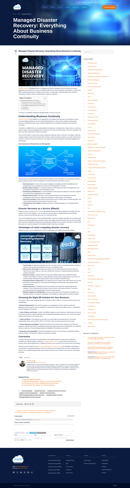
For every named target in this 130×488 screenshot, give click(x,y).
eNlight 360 (91, 191)
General (90, 205)
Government (69, 466)
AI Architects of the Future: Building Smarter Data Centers (40, 383)
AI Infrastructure (92, 63)
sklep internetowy (93, 347)
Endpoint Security (93, 188)
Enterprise (68, 469)
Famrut (90, 201)
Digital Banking (92, 157)
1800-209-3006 (22, 468)
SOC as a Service (93, 299)
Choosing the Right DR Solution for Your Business (34, 105)
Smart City (91, 292)
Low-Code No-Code (93, 242)
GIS (89, 208)
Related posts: (26, 108)
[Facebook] (28, 472)
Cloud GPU (91, 103)
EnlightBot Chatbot (93, 194)
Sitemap (115, 485)
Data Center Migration (94, 134)
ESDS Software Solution (40, 362)
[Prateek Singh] (22, 364)
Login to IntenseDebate (32, 433)
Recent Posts (27, 357)
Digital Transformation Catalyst (96, 161)
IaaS (89, 221)
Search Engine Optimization (95, 279)
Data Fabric (91, 140)
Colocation (91, 113)
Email (35, 434)
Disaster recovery (24, 88)
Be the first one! (36, 419)
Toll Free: (14, 468)
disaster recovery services (47, 393)
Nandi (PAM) (54, 470)
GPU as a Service (92, 215)
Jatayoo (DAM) (54, 467)
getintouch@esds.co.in (22, 466)
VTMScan (90, 323)
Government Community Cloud (96, 211)
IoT (88, 228)
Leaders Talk (91, 238)
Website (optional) (58, 434)
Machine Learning (93, 245)
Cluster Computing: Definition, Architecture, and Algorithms (99, 342)
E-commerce (91, 174)
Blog (19, 14)
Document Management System (97, 167)
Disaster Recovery (28, 53)
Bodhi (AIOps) (54, 460)
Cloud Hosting (92, 107)
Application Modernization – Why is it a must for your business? (42, 381)
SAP (89, 272)
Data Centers (91, 137)
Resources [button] (75, 7)
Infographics (91, 225)
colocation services (93, 117)
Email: (13, 466)
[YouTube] (21, 472)
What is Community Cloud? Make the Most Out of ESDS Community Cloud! (101, 357)
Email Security (92, 184)
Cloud (70, 460)
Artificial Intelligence (93, 80)
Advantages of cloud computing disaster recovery (34, 103)
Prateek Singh (31, 361)
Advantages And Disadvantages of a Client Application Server (101, 338)
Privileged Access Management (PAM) (99, 259)
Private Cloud (91, 255)
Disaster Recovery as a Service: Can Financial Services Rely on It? (101, 352)
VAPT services (92, 313)
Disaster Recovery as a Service (56, 391)
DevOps (90, 154)
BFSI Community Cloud (94, 86)
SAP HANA (91, 275)
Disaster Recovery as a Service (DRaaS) (31, 102)
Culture (90, 127)
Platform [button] (52, 7)
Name (15, 434)
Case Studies (87, 460)
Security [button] (60, 7)
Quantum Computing (93, 262)
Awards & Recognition (90, 463)
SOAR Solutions (92, 296)
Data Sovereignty (93, 144)
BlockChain (91, 93)
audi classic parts (92, 342)
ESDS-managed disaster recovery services (50, 346)
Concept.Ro (91, 337)
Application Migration (94, 73)
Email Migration (92, 181)
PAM (89, 252)
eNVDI (89, 198)
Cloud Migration (92, 110)
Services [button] (67, 7)
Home (14, 14)
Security (90, 282)
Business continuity (24, 119)
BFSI (67, 463)
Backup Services (92, 83)
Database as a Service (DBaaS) (96, 147)
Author (20, 357)
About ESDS (105, 460)
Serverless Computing (94, 286)
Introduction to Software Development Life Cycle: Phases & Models (100, 347)
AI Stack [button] (45, 7)
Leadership (105, 463)
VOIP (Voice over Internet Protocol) (98, 319)
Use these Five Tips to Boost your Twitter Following (38, 385)
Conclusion (25, 107)
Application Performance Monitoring (98, 76)
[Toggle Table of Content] (44, 98)
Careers (104, 466)
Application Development (95, 70)
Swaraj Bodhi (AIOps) (94, 302)
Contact (104, 472)
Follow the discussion (73, 416)
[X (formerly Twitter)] (17, 472)
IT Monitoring (91, 235)
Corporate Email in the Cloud (31, 379)
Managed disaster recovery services (29, 397)
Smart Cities (69, 473)
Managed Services (93, 248)
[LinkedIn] (13, 472)
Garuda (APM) (54, 463)
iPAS (89, 232)
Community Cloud (93, 120)
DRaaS (37, 211)
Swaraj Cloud (91, 306)
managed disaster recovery (51, 341)
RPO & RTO (91, 265)
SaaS (89, 269)
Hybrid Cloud (91, 218)
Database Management (94, 151)
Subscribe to (17, 440)
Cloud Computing (27, 391)
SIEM (89, 289)
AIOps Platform (92, 66)
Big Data (90, 90)
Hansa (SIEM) (54, 473)
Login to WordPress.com (41, 433)
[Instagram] (24, 472)
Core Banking (91, 124)
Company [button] (84, 7)
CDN (89, 97)
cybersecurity (91, 130)
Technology (91, 309)
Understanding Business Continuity (29, 100)
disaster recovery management (28, 393)
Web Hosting (91, 326)
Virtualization (91, 316)
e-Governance (92, 178)
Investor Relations (106, 469)
